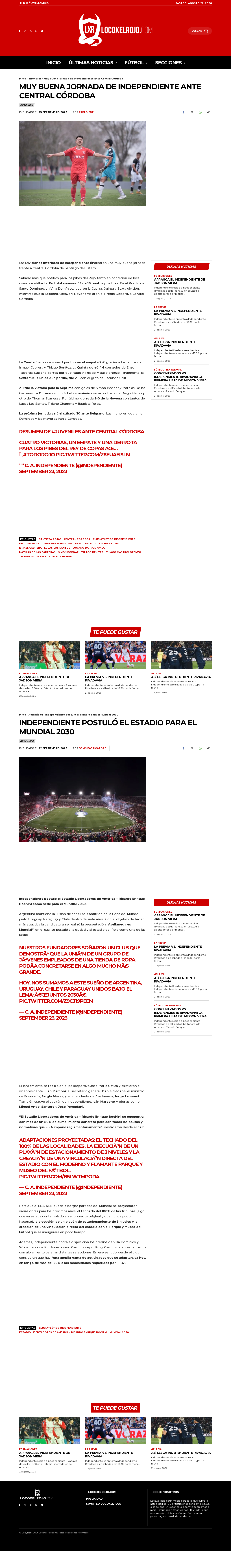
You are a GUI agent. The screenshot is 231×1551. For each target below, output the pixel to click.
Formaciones (163, 276)
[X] (31, 31)
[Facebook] (19, 31)
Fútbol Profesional (168, 370)
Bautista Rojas (50, 539)
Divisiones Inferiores (57, 543)
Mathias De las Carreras (37, 552)
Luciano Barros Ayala (89, 547)
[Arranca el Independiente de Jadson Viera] (49, 654)
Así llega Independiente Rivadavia (175, 344)
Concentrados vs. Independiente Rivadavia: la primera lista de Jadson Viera (180, 376)
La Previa (160, 307)
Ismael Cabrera (30, 547)
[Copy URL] (208, 112)
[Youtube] (42, 31)
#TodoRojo (39, 454)
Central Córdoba (77, 539)
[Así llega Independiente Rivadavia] (181, 654)
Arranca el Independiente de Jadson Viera (179, 281)
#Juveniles (66, 431)
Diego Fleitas (29, 543)
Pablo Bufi (86, 112)
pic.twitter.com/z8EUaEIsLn (93, 454)
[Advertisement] (181, 146)
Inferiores (35, 78)
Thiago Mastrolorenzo (123, 552)
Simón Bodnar (68, 552)
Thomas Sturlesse (32, 556)
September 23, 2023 (43, 471)
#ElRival (160, 338)
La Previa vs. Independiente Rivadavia (178, 312)
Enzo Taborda (85, 543)
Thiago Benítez (92, 552)
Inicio (22, 78)
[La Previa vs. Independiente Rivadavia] (115, 654)
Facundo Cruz (109, 543)
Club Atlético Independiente (114, 539)
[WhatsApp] (36, 31)
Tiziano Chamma (60, 556)
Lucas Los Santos (57, 547)
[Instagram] (25, 31)
